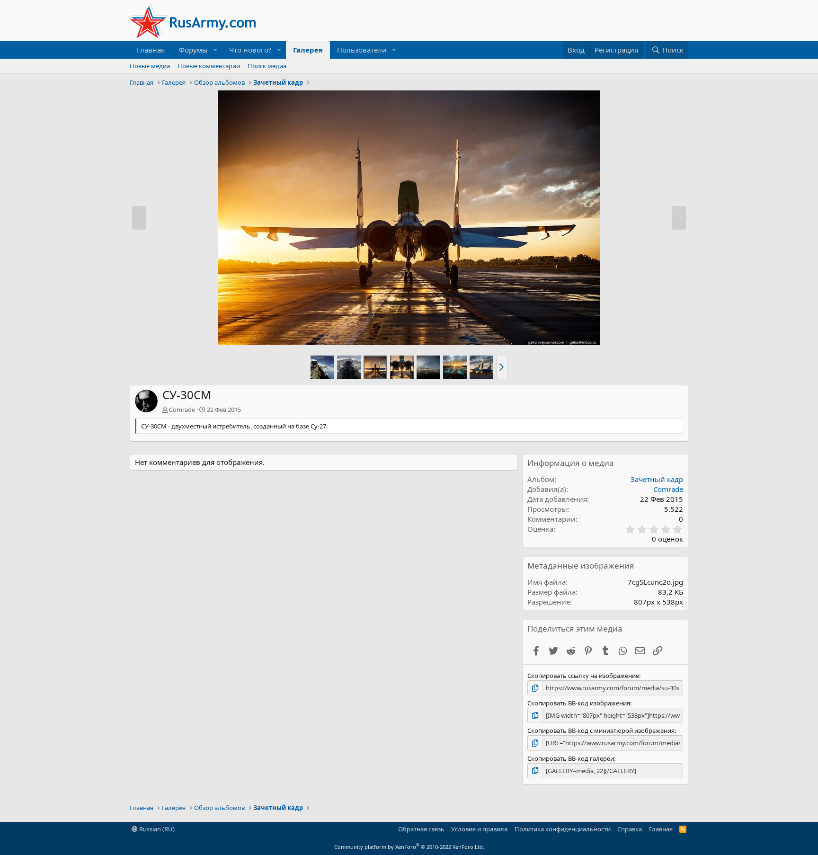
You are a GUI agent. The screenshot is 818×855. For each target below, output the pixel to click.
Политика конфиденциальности (563, 829)
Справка (629, 829)
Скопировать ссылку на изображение (583, 675)
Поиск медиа (267, 66)
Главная (151, 49)
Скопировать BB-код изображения (578, 703)
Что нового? (250, 49)
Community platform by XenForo (409, 846)
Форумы (193, 49)
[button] (215, 50)
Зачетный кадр (657, 479)
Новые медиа (150, 66)
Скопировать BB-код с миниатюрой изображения (601, 730)
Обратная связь (421, 829)
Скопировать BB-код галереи (570, 758)
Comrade (182, 409)
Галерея (308, 49)
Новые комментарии (209, 66)
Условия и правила (479, 829)
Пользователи (362, 49)
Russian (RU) (156, 829)
